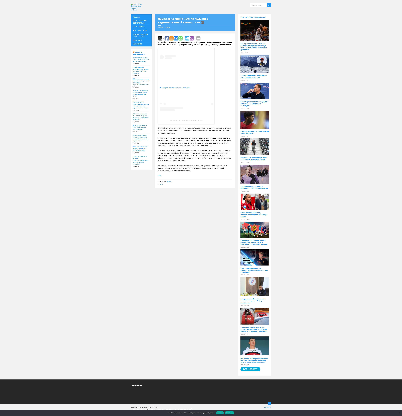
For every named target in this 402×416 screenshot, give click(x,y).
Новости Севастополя (139, 53)
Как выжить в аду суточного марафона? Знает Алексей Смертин (254, 187)
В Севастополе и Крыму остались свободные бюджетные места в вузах (140, 93)
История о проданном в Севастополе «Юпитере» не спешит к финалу (141, 59)
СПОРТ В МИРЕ (138, 27)
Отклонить (229, 413)
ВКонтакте (137, 40)
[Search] (269, 5)
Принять (220, 413)
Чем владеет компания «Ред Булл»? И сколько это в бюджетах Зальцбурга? (254, 104)
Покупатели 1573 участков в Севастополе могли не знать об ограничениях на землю (141, 105)
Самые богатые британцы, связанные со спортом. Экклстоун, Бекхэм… (253, 215)
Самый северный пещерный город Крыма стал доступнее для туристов (141, 70)
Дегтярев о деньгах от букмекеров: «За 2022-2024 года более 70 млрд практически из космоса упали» (254, 360)
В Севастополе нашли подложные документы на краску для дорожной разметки (141, 116)
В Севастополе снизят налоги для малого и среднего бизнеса (140, 148)
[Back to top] (269, 403)
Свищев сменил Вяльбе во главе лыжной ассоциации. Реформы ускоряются (252, 301)
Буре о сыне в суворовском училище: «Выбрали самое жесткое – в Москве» (254, 270)
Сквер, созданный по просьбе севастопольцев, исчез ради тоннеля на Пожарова (140, 160)
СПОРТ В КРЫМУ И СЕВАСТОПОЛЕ (140, 22)
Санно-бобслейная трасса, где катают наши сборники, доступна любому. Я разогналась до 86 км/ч (253, 329)
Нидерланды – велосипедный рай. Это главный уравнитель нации (253, 159)
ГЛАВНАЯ (136, 17)
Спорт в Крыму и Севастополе (253, 17)
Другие (169, 182)
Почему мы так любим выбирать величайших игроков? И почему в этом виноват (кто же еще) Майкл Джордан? (253, 47)
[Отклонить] (399, 413)
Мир (161, 184)
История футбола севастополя (140, 35)
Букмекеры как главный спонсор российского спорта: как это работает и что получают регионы (253, 242)
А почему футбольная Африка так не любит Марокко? (254, 132)
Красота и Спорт (140, 30)
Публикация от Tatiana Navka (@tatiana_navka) (186, 120)
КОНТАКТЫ (137, 44)
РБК (159, 176)
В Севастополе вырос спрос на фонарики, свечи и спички (140, 127)
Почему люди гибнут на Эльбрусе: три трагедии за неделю (253, 76)
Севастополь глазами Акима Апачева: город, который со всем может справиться (141, 138)
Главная (160, 27)
